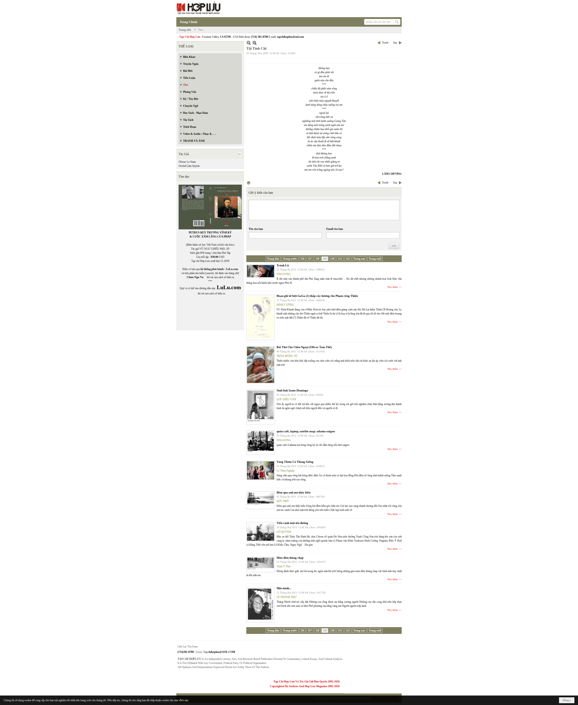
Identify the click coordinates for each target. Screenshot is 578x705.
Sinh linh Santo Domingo (292, 390)
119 (325, 258)
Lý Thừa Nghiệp (285, 470)
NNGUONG (284, 274)
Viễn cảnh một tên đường (292, 523)
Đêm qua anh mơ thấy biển (293, 492)
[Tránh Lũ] (260, 271)
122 (348, 258)
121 (340, 258)
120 (332, 258)
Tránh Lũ (283, 265)
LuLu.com (232, 269)
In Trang (248, 182)
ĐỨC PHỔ (283, 501)
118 (317, 258)
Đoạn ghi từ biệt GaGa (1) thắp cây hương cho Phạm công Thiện (317, 296)
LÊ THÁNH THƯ (286, 597)
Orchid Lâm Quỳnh (189, 166)
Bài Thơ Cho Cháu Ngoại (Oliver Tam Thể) (304, 347)
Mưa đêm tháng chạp (290, 557)
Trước (385, 42)
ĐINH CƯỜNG (285, 304)
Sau (395, 42)
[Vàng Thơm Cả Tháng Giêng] (260, 470)
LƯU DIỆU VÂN (286, 399)
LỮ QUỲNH (284, 531)
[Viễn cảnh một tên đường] (260, 532)
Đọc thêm (393, 287)
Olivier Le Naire (187, 161)
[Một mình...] (260, 605)
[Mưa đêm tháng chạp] (260, 564)
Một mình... (284, 588)
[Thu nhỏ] (248, 42)
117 (310, 258)
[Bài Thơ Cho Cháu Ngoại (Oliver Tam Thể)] (260, 365)
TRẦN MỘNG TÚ (287, 356)
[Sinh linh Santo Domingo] (260, 407)
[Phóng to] (254, 42)
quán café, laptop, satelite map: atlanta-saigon (306, 431)
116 (302, 258)
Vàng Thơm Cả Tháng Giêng (295, 461)
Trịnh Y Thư (283, 566)
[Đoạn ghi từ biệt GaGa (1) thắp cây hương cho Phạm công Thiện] (260, 317)
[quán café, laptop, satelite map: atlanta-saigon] (260, 442)
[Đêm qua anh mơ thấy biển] (260, 500)
